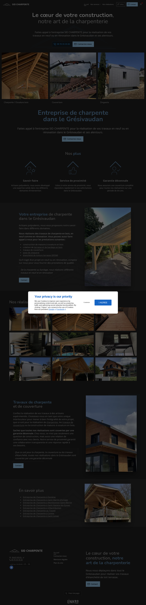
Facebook (60, 309)
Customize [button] (87, 302)
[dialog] (73, 302)
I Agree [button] (103, 302)
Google (51, 309)
